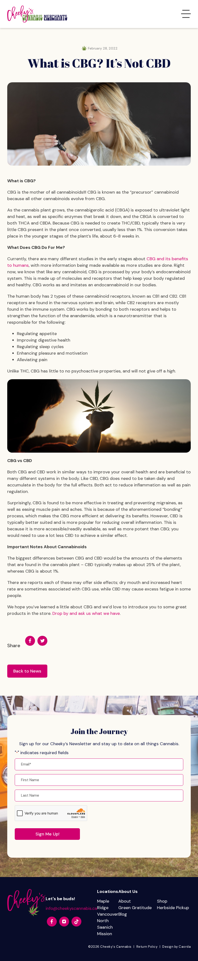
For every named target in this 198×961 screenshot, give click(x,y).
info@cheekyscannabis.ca (71, 908)
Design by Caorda (176, 947)
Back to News (27, 671)
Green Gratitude (135, 908)
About (124, 901)
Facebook (30, 641)
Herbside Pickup (173, 908)
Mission (104, 934)
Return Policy (146, 947)
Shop (162, 901)
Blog (122, 914)
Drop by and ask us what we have (86, 613)
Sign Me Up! (47, 834)
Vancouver (107, 914)
